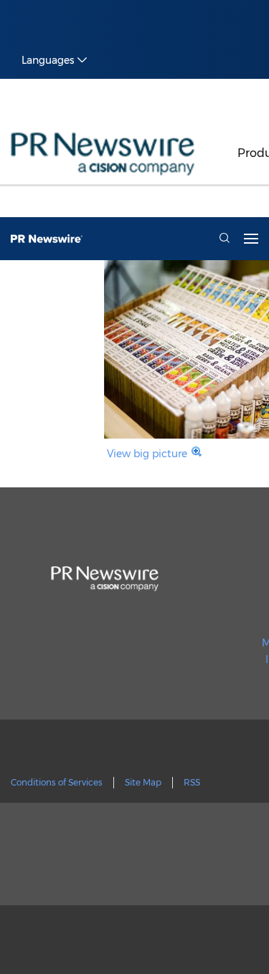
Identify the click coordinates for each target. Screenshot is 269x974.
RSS (192, 782)
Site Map (143, 782)
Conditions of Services (57, 782)
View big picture (147, 453)
